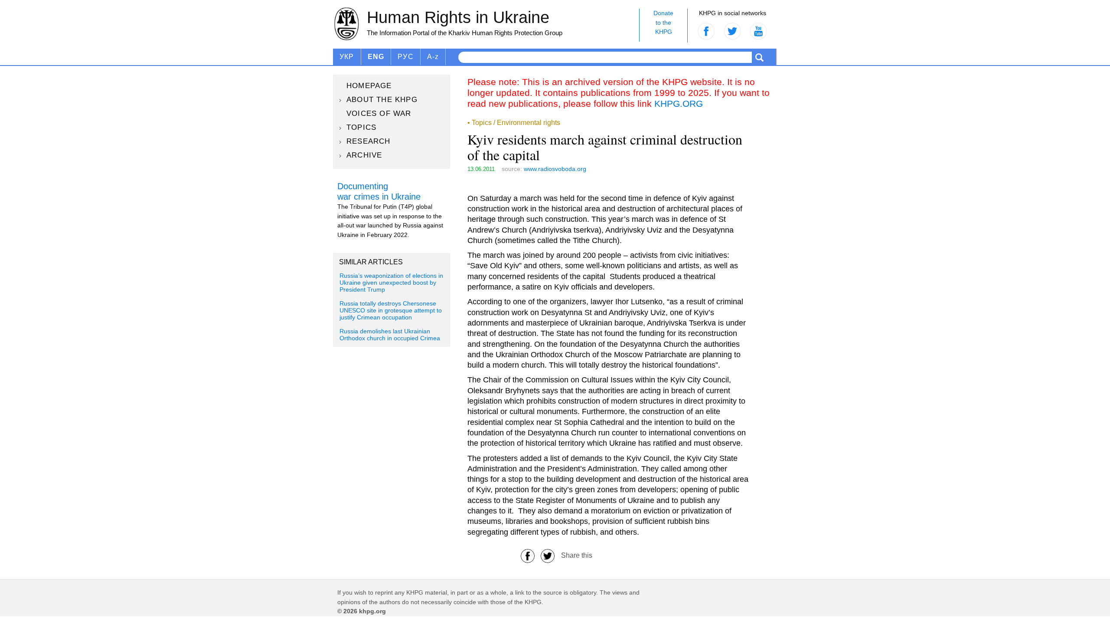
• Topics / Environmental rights (513, 122)
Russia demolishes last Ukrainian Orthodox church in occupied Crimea (390, 335)
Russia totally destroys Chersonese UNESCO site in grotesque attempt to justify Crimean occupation (391, 310)
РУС (406, 56)
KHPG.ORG (678, 104)
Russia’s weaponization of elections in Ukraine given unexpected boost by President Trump (391, 283)
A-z (433, 56)
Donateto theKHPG (663, 22)
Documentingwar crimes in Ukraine (379, 191)
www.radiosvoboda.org (555, 168)
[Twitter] (548, 555)
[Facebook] (528, 555)
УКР (347, 56)
